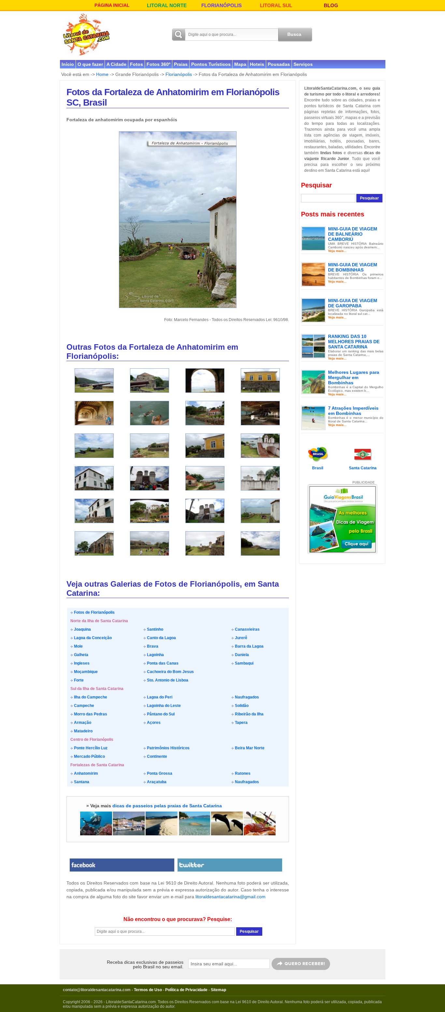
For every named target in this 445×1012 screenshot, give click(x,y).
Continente (156, 756)
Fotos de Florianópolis (94, 612)
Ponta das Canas (162, 663)
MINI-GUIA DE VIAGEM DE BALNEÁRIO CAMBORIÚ (352, 234)
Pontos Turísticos (211, 64)
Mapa (240, 64)
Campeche (83, 705)
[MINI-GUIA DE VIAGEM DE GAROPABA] (313, 310)
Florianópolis (178, 74)
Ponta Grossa (159, 773)
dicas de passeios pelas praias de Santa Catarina (167, 805)
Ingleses (81, 663)
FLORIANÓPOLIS (221, 5)
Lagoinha (155, 655)
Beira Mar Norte (249, 748)
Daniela (241, 655)
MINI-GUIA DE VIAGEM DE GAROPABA (352, 303)
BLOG (331, 5)
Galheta (80, 655)
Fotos (136, 64)
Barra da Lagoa (249, 646)
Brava (152, 646)
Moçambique (85, 671)
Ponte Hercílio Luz (90, 748)
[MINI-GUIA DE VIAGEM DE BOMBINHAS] (313, 274)
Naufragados (246, 697)
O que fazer (90, 64)
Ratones (242, 773)
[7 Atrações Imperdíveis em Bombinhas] (313, 417)
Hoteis (257, 64)
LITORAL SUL (276, 5)
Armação (82, 722)
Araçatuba (156, 782)
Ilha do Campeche (90, 697)
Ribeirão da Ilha (249, 714)
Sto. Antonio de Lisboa (167, 680)
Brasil (317, 468)
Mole (78, 646)
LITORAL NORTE (167, 5)
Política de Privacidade (186, 990)
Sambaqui (243, 663)
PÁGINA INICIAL (112, 5)
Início (68, 64)
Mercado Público (89, 756)
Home (102, 74)
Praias (181, 64)
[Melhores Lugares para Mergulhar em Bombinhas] (313, 381)
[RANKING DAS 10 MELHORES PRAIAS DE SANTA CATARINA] (313, 346)
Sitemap (218, 990)
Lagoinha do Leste (163, 705)
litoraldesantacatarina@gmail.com (230, 896)
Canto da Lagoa (161, 638)
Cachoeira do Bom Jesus (170, 671)
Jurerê (240, 638)
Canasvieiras (247, 629)
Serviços (303, 64)
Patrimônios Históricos (168, 748)
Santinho (154, 629)
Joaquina (82, 629)
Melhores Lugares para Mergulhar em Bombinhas (353, 377)
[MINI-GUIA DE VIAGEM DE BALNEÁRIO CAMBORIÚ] (313, 238)
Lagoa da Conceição (92, 638)
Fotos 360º (158, 64)
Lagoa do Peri (159, 697)
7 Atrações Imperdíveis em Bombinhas (353, 410)
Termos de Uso (148, 990)
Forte (78, 680)
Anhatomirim (85, 773)
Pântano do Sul (160, 714)
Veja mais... (337, 251)
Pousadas (279, 64)
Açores (153, 722)
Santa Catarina (363, 468)
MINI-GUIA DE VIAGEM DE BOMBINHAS (352, 267)
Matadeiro (83, 731)
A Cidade (116, 64)
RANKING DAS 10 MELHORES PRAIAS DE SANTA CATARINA (354, 341)
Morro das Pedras (90, 714)
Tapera (241, 722)
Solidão (241, 705)
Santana (81, 782)
